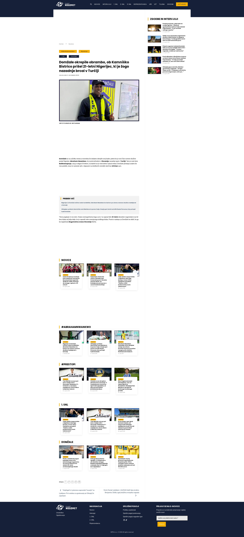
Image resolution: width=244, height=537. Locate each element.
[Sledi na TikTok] (126, 520)
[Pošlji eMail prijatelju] (72, 482)
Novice (97, 4)
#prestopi (84, 51)
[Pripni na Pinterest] (75, 482)
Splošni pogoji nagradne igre (132, 516)
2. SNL (122, 4)
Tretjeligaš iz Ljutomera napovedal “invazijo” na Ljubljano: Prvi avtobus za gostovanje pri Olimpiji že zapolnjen (76, 493)
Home (61, 44)
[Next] (141, 278)
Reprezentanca (140, 4)
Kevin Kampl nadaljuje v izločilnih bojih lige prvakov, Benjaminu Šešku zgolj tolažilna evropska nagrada (121, 491)
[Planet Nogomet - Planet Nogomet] (65, 4)
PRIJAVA (161, 524)
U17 (155, 4)
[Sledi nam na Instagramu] (124, 520)
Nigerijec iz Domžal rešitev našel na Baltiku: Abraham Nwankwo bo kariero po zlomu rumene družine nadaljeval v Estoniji (71, 348)
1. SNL (116, 4)
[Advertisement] (99, 25)
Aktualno (182, 4)
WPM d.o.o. (114, 532)
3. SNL (129, 4)
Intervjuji (107, 4)
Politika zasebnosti (129, 510)
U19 (150, 4)
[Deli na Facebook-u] (65, 482)
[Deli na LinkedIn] (79, 482)
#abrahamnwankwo (68, 51)
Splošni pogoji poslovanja (131, 513)
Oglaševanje (60, 515)
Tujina (162, 4)
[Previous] (56, 278)
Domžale (74, 56)
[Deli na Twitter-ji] (69, 482)
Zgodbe (170, 4)
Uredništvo (60, 513)
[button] (91, 4)
